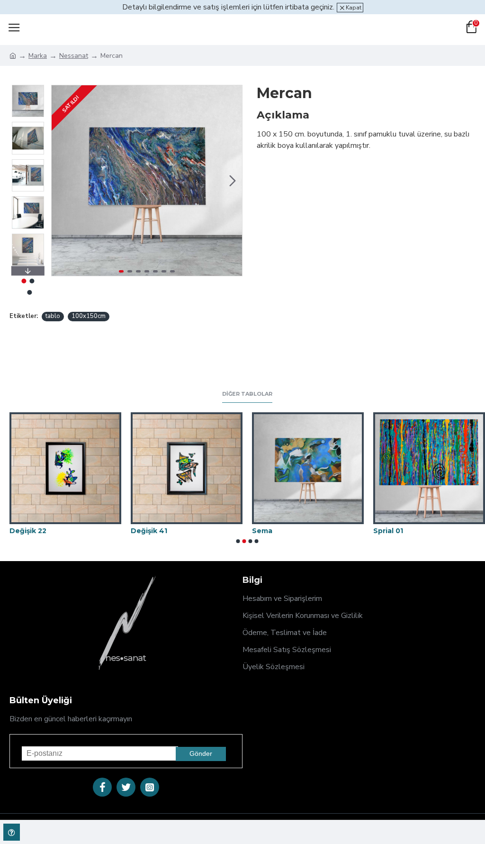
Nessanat (73, 55)
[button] (61, 180)
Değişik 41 (149, 530)
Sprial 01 (388, 530)
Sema (262, 530)
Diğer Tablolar (247, 394)
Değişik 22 (27, 530)
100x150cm (89, 316)
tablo (52, 316)
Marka (37, 55)
